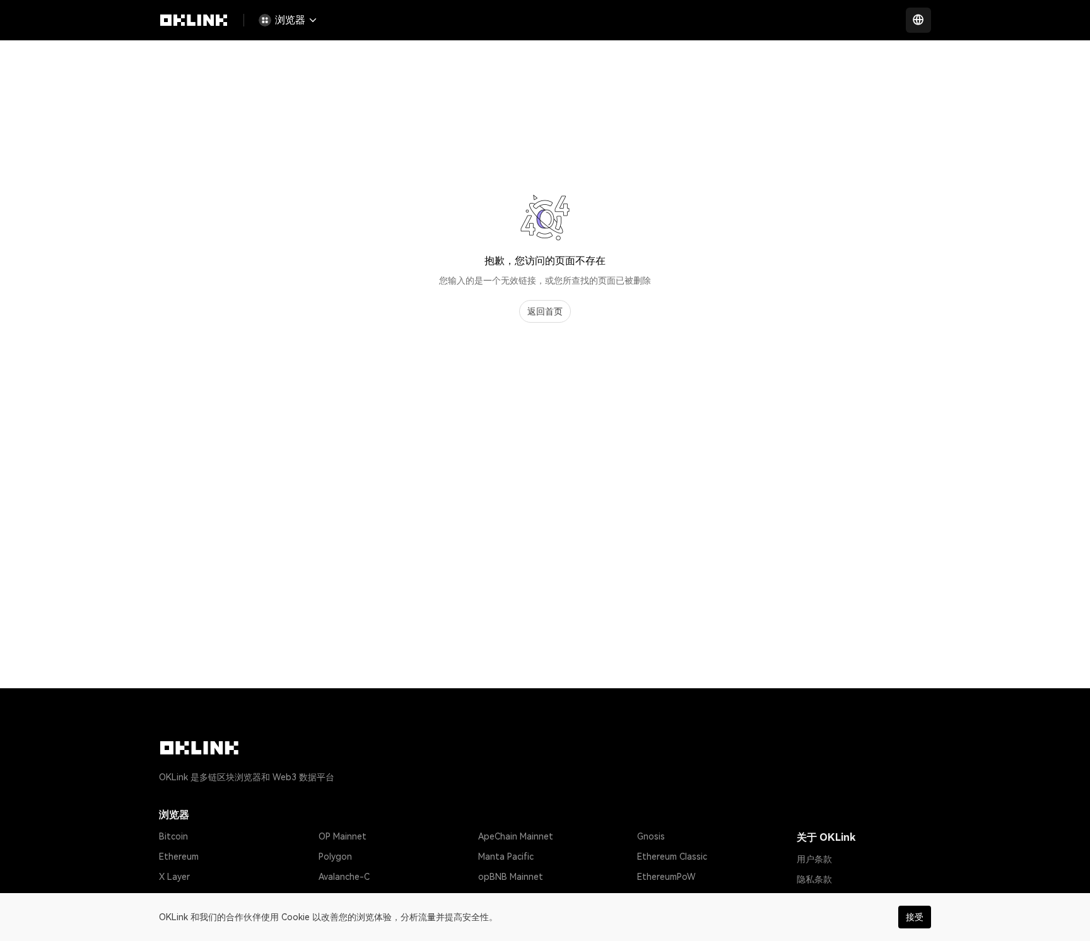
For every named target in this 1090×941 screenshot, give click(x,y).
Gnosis (651, 836)
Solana (173, 897)
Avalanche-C (344, 877)
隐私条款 (814, 879)
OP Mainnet (342, 836)
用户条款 (814, 859)
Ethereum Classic (672, 857)
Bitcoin (173, 836)
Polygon (335, 857)
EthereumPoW (666, 877)
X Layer (174, 877)
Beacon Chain (665, 897)
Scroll (489, 897)
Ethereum (179, 857)
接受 (914, 917)
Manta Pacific (506, 857)
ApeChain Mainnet (515, 836)
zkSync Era (341, 897)
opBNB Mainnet (510, 877)
